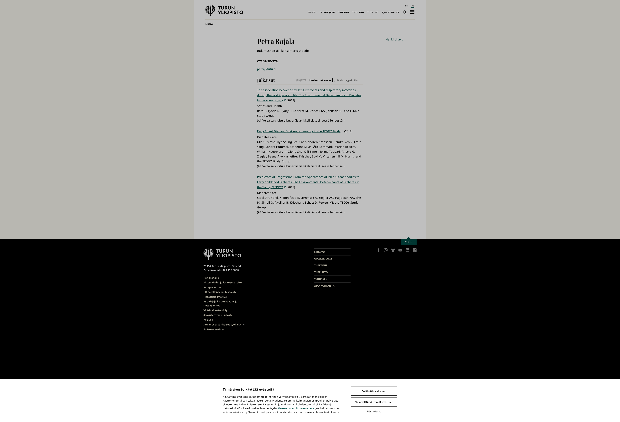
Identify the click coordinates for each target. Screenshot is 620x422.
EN (406, 5)
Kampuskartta (212, 287)
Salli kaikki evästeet (374, 391)
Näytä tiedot (374, 411)
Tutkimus (343, 12)
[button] (412, 11)
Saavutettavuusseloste (218, 315)
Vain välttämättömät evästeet (374, 402)
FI (413, 5)
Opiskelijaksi (327, 12)
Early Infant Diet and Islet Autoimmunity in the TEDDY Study (299, 131)
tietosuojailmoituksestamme (296, 408)
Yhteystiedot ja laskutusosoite (222, 282)
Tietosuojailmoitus (215, 296)
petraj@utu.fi (266, 69)
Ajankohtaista (390, 12)
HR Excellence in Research (219, 292)
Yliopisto (372, 12)
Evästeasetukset (213, 329)
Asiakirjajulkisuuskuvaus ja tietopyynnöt (220, 303)
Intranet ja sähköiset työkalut (222, 324)
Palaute (208, 319)
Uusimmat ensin (320, 80)
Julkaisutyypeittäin (346, 80)
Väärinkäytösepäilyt (216, 310)
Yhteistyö (358, 12)
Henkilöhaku (394, 39)
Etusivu (312, 12)
